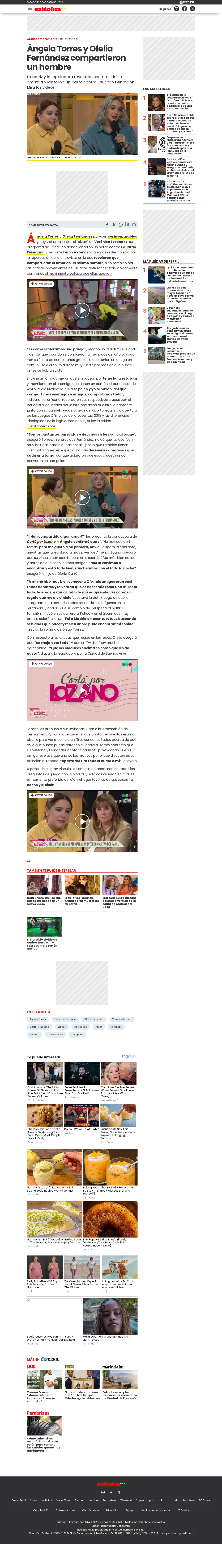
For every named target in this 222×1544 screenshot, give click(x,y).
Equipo (130, 1510)
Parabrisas (109, 1500)
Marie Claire (63, 1500)
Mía (177, 1500)
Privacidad (112, 1510)
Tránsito (183, 1510)
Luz (168, 1500)
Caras (33, 1500)
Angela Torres (38, 1019)
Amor (99, 1026)
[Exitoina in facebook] (184, 8)
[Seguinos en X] (192, 8)
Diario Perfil (19, 1500)
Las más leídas (156, 89)
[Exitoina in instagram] (176, 8)
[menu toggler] (29, 9)
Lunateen (189, 1500)
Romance (116, 1026)
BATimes (204, 1500)
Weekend (126, 1500)
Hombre (34, 1034)
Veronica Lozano (121, 1019)
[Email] (134, 225)
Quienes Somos (65, 1510)
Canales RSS (41, 1510)
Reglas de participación (156, 1510)
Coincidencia (55, 1034)
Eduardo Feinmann (65, 1019)
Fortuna (79, 1500)
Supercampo (144, 1500)
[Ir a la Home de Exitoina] (51, 9)
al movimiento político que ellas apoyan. (78, 273)
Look (160, 1500)
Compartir (77, 1034)
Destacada (80, 1026)
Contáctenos (90, 1510)
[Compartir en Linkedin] (127, 224)
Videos (62, 1026)
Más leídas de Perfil (161, 261)
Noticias (47, 1500)
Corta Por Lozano (39, 1026)
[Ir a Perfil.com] (187, 3)
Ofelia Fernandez (94, 1019)
